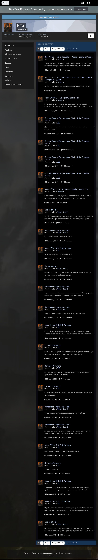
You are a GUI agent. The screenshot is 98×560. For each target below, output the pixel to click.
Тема (26, 553)
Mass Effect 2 (62, 212)
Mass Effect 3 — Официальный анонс (61, 98)
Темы (7, 67)
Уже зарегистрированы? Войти (59, 9)
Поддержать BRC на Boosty (49, 17)
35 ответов (65, 70)
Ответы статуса (11, 58)
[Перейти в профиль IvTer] (40, 58)
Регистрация (81, 9)
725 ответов (65, 358)
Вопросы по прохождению (56, 230)
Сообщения (9, 71)
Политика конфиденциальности (44, 553)
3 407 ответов (66, 241)
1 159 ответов (67, 111)
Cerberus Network (52, 345)
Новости (60, 59)
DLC (58, 123)
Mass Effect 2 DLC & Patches (57, 248)
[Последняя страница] (63, 49)
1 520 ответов (68, 134)
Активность (9, 45)
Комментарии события (13, 84)
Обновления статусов (13, 54)
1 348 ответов (63, 223)
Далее (57, 49)
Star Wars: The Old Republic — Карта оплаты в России (68, 57)
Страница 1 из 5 (72, 49)
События (8, 80)
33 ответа (64, 90)
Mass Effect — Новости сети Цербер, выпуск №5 (66, 189)
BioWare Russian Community (27, 9)
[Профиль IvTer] (91, 35)
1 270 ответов (66, 259)
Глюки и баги (50, 210)
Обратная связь (65, 553)
